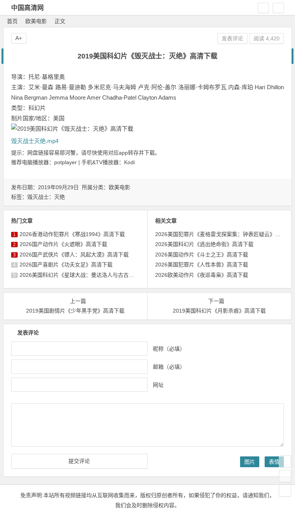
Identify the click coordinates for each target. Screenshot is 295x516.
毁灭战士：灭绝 (46, 197)
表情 (274, 462)
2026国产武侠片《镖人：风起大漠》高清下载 (74, 254)
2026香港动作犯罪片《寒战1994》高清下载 (72, 234)
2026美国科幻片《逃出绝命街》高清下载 (204, 244)
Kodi (129, 162)
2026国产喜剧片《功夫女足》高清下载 (66, 264)
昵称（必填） (169, 349)
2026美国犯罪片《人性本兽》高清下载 (201, 264)
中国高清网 (27, 8)
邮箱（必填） (169, 367)
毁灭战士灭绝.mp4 (34, 141)
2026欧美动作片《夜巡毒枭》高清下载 (201, 275)
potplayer (65, 162)
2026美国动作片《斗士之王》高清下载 (201, 254)
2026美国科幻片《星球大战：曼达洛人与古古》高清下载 (88, 275)
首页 (12, 21)
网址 (158, 385)
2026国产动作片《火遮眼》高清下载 (63, 244)
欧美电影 (36, 21)
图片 (249, 462)
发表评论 (232, 38)
